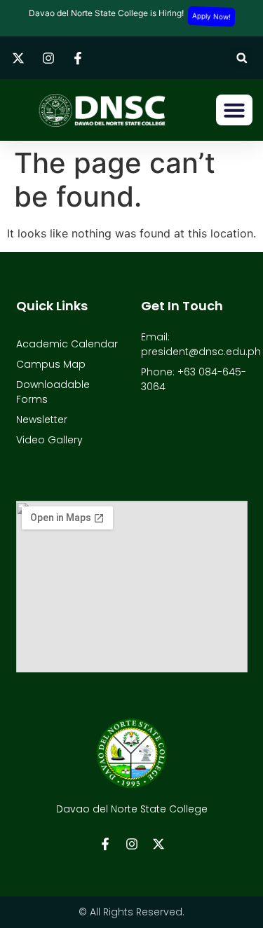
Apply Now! (211, 16)
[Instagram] (132, 844)
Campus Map (51, 364)
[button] (241, 58)
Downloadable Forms (53, 392)
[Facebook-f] (105, 844)
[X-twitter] (158, 844)
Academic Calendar (67, 344)
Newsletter (41, 420)
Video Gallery (49, 440)
